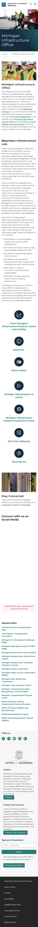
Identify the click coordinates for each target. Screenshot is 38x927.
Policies (7, 893)
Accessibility (9, 899)
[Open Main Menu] (35, 4)
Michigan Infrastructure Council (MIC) (19, 653)
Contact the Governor (15, 833)
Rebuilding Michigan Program (15, 714)
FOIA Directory (10, 916)
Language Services (12, 911)
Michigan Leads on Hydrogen (15, 669)
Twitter (14, 505)
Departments (10, 922)
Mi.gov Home (9, 887)
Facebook (6, 505)
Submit (19, 852)
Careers (8, 797)
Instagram (26, 505)
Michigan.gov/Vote (14, 865)
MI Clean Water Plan (21, 117)
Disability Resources (12, 905)
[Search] (31, 4)
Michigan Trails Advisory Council (16, 685)
